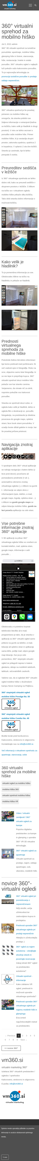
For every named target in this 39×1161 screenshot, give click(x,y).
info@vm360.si (26, 744)
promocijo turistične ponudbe (14, 76)
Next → (24, 1040)
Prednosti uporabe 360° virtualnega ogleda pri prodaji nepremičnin (26, 929)
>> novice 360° (11, 1048)
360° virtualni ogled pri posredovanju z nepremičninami (26, 900)
